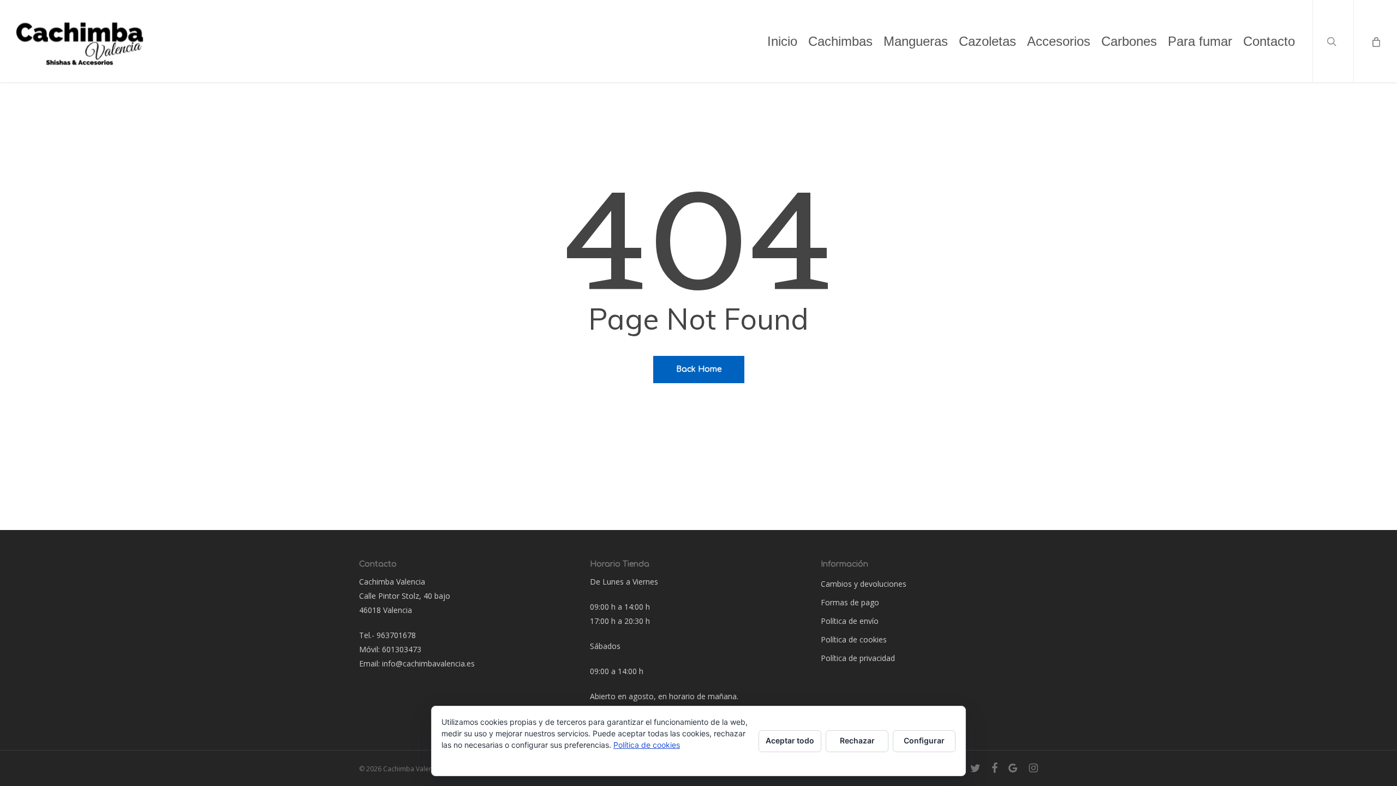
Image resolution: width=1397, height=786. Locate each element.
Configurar (924, 740)
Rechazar (857, 740)
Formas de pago (850, 602)
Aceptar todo (790, 740)
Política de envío (850, 621)
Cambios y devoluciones (863, 584)
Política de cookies (854, 639)
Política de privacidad (858, 658)
